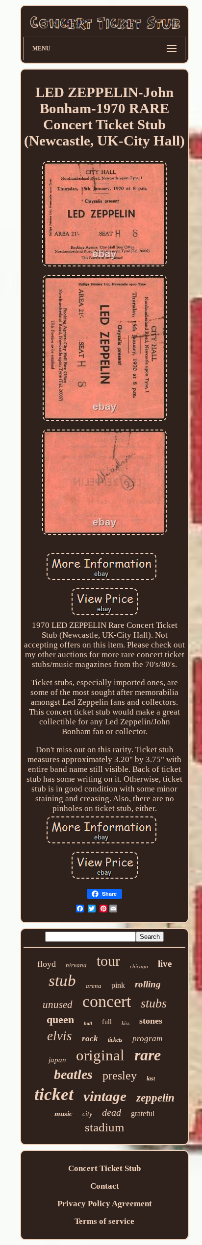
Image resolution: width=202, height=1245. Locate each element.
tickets (115, 1039)
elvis (59, 1036)
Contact (104, 1186)
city (87, 1114)
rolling (148, 984)
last (151, 1078)
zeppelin (155, 1098)
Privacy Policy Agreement (104, 1203)
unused (58, 1004)
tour (108, 961)
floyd (46, 964)
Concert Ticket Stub (104, 1168)
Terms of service (104, 1221)
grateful (142, 1113)
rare (147, 1055)
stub (62, 980)
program (147, 1038)
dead (111, 1112)
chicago (139, 966)
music (63, 1114)
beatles (73, 1074)
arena (93, 985)
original (100, 1055)
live (165, 963)
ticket (54, 1094)
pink (118, 985)
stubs (154, 1003)
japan (57, 1060)
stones (150, 1021)
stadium (104, 1127)
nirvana (76, 965)
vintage (104, 1096)
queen (60, 1019)
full (107, 1022)
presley (119, 1075)
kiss (125, 1023)
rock (90, 1038)
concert (106, 1001)
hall (88, 1023)
